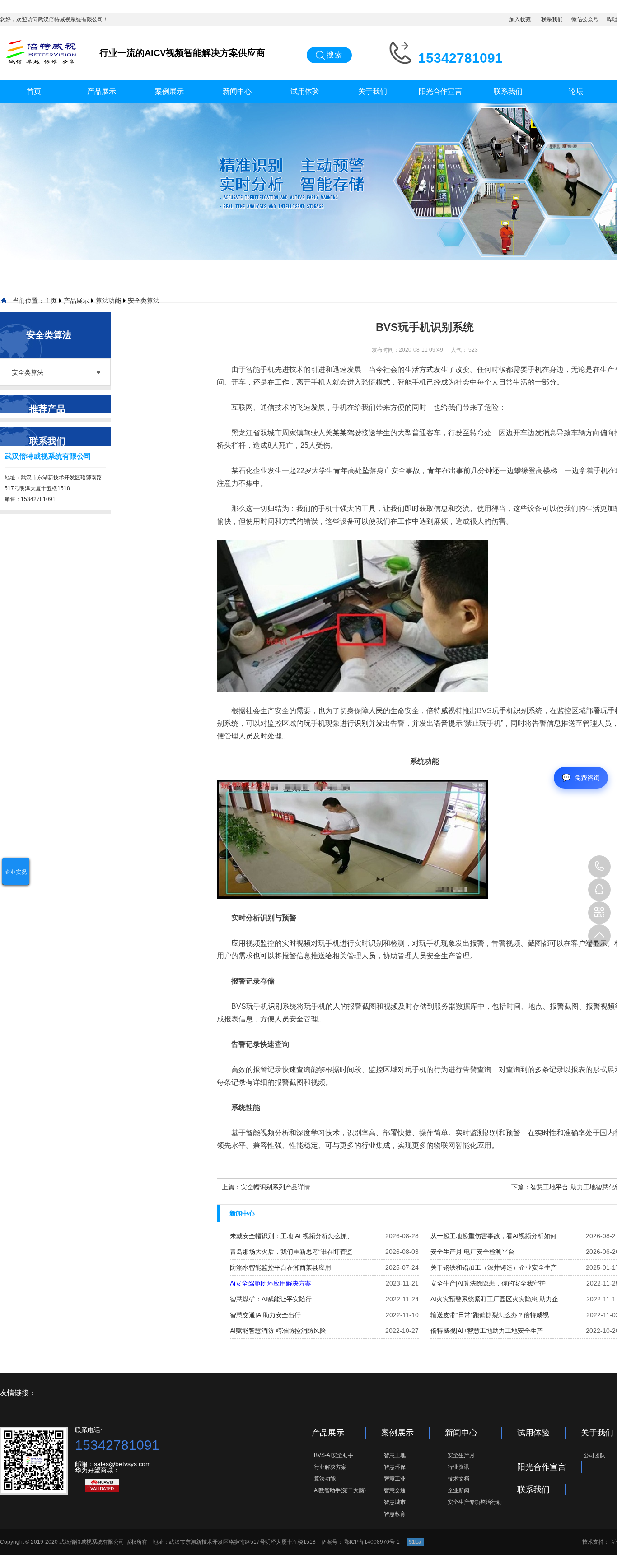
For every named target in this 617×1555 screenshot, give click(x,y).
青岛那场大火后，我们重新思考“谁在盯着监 (291, 1251)
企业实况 (16, 872)
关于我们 (372, 91)
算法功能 (108, 300)
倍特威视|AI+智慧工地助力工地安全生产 (486, 1330)
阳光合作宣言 (440, 91)
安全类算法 (143, 300)
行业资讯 (458, 1467)
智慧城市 (395, 1502)
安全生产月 (461, 1455)
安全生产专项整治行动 (475, 1502)
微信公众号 (584, 19)
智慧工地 (395, 1455)
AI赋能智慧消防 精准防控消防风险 (278, 1330)
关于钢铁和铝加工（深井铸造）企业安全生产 (493, 1267)
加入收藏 (520, 19)
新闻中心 (237, 91)
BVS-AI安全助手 (333, 1455)
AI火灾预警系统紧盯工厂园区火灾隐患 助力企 (494, 1299)
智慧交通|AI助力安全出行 (265, 1314)
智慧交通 (395, 1490)
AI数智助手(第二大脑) (340, 1490)
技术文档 (458, 1479)
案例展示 (169, 91)
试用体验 (304, 91)
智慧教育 (395, 1514)
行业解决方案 (330, 1467)
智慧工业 (395, 1479)
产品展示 (101, 91)
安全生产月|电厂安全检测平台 (472, 1251)
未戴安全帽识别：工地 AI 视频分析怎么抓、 (291, 1235)
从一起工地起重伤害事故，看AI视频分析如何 (493, 1235)
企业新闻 (458, 1490)
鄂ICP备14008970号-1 (372, 1542)
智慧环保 (395, 1467)
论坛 (576, 91)
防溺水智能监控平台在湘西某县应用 (280, 1267)
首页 (34, 91)
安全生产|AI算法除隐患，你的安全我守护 (488, 1283)
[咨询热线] (599, 866)
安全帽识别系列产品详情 (275, 1187)
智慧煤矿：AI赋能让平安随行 (271, 1299)
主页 (50, 300)
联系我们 (552, 19)
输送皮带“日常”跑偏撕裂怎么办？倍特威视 (489, 1314)
